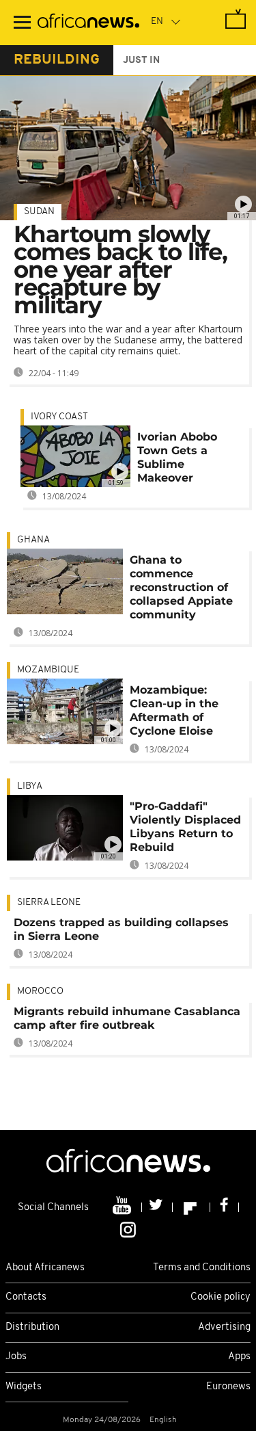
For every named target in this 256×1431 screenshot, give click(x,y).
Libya (29, 786)
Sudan (39, 212)
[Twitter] (157, 1207)
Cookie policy (220, 1297)
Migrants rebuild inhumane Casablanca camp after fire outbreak (127, 1018)
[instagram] (128, 1228)
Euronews (228, 1387)
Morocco (40, 991)
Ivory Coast (59, 417)
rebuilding (57, 60)
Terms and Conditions (202, 1268)
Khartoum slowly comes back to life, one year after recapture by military (120, 269)
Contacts (25, 1297)
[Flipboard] (191, 1207)
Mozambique (48, 670)
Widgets (23, 1387)
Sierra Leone (49, 902)
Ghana (33, 540)
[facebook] (224, 1207)
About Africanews (45, 1268)
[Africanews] (88, 22)
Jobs (16, 1357)
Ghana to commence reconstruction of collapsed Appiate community (181, 587)
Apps (239, 1357)
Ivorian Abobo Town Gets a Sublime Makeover (177, 457)
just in (141, 60)
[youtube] (123, 1207)
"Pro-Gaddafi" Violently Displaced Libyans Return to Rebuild (185, 827)
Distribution (32, 1327)
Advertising (224, 1327)
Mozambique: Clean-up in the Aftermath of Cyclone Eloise (174, 710)
